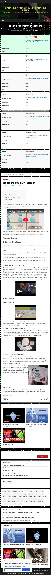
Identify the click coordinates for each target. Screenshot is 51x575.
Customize (8, 569)
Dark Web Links (44, 570)
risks (4, 501)
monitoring (10, 498)
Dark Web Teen (44, 398)
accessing (15, 491)
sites (18, 501)
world (19, 503)
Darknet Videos (48, 20)
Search (5, 453)
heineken (14, 496)
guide (9, 496)
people (37, 498)
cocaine (35, 491)
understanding (40, 501)
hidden (19, 496)
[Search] (44, 20)
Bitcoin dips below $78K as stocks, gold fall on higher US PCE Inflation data (21, 512)
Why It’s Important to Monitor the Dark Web (37, 415)
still (21, 501)
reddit (42, 498)
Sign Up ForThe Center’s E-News (12, 197)
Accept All (26, 569)
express (36, 494)
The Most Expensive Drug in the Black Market (13, 473)
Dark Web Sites (36, 570)
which (15, 503)
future (4, 496)
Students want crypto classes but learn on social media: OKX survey (19, 520)
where (11, 395)
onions (27, 498)
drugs (25, 494)
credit (4, 494)
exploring (30, 494)
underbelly (32, 501)
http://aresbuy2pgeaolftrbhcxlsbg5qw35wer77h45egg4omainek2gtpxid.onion (37, 98)
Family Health (8, 199)
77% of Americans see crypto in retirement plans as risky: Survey (18, 509)
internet (25, 496)
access (9, 491)
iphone (30, 496)
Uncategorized (5, 179)
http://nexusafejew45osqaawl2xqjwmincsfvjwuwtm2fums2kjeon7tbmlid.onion (37, 40)
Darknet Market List (27, 573)
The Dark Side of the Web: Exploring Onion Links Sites (15, 475)
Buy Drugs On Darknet (14, 435)
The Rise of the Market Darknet (14, 415)
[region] (17, 565)
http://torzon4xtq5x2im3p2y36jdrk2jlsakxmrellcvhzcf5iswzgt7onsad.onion (37, 79)
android (21, 491)
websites (5, 503)
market (39, 496)
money (4, 498)
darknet (15, 494)
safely (8, 501)
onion (23, 498)
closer (30, 491)
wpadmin (5, 185)
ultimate (26, 501)
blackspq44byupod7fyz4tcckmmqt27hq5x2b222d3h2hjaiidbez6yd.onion (37, 136)
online (32, 498)
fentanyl (7, 395)
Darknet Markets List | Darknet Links (25, 9)
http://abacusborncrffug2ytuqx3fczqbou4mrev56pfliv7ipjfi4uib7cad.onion (37, 60)
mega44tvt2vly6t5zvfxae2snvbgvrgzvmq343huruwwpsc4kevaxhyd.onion (37, 155)
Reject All (17, 569)
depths (20, 494)
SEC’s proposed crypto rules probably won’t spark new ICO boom (18, 517)
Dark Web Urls (6, 398)
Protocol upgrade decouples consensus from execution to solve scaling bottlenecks (23, 515)
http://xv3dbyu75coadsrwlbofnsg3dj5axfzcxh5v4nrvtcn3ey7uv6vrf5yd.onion (37, 117)
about (4, 491)
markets (44, 496)
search (13, 501)
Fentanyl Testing (9, 194)
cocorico (41, 491)
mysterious (17, 498)
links (35, 496)
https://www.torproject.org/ (39, 29)
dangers (10, 494)
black (26, 491)
